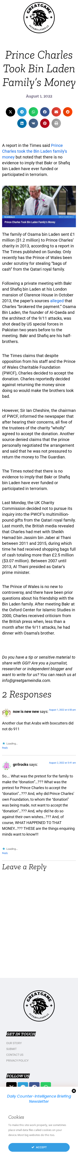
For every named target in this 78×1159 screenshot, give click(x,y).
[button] (10, 112)
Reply (5, 747)
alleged (57, 300)
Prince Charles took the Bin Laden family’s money (34, 151)
